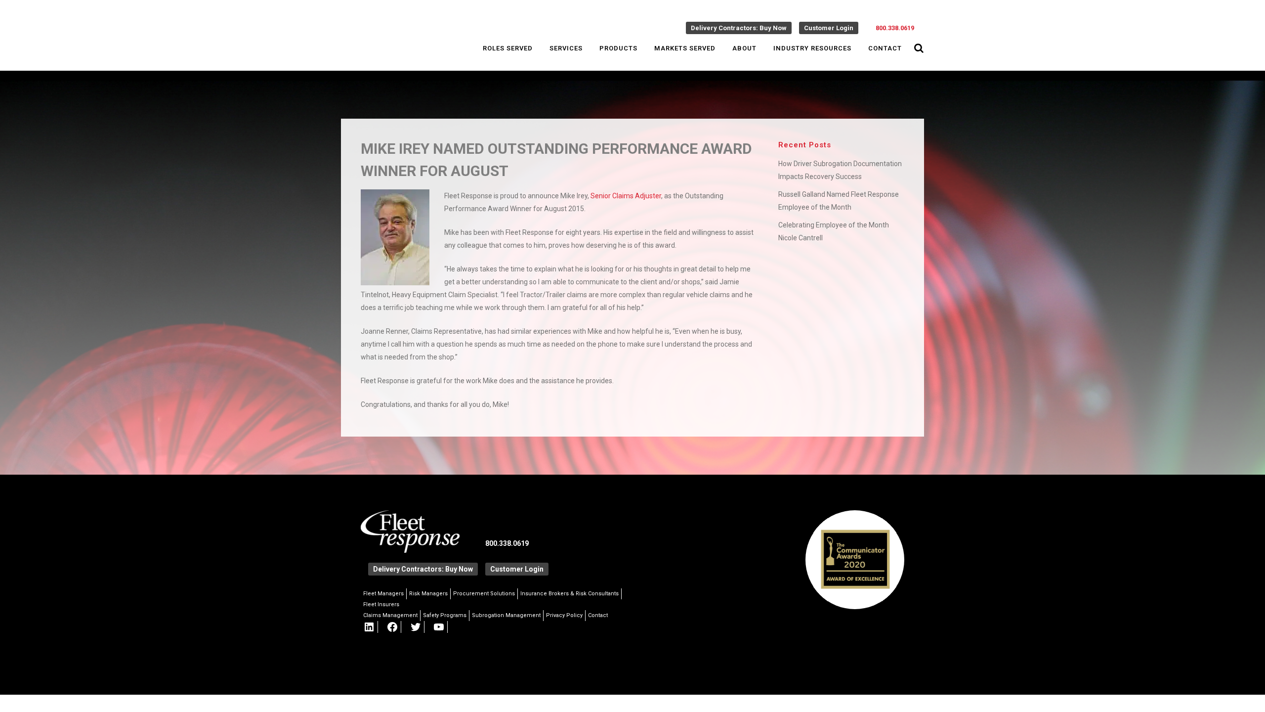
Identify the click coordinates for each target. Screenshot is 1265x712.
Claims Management (390, 615)
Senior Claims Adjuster (625, 196)
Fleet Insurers (381, 604)
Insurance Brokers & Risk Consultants (569, 593)
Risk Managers (428, 593)
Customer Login (828, 28)
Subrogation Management (506, 615)
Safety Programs (444, 615)
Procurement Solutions (484, 593)
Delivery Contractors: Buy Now (739, 28)
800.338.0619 (895, 28)
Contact (598, 615)
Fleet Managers (383, 593)
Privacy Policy (564, 615)
